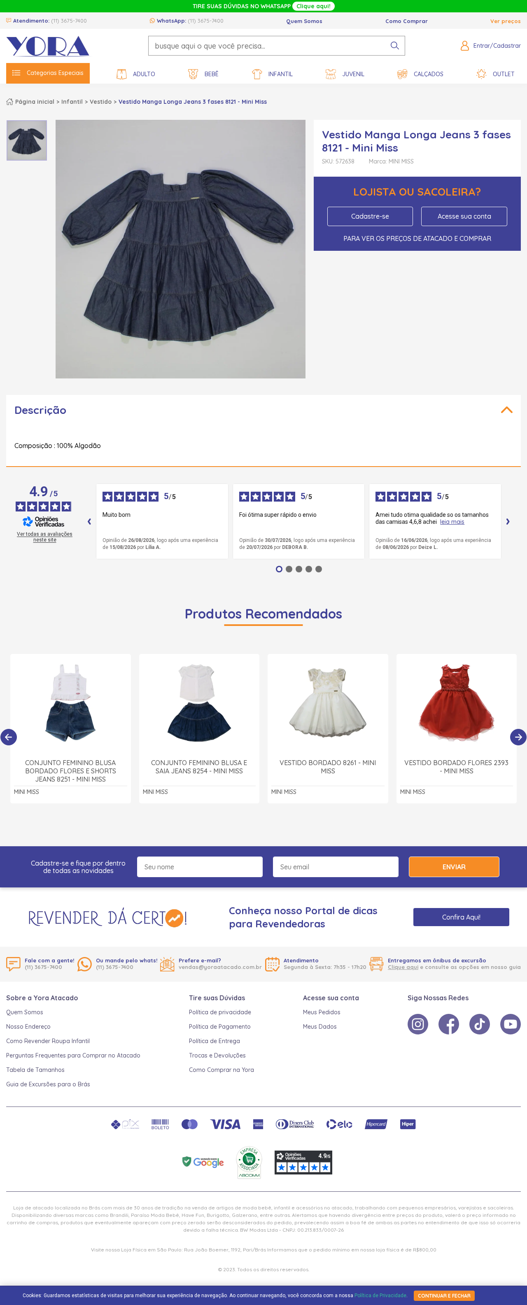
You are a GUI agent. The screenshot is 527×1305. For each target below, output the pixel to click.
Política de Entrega (214, 1041)
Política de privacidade (220, 1012)
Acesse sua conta (464, 216)
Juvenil (353, 74)
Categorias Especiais (55, 73)
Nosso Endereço (28, 1026)
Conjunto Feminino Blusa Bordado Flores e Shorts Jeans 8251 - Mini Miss (70, 771)
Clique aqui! (313, 6)
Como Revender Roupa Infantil (48, 1041)
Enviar (454, 867)
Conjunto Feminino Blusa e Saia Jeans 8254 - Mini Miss (199, 767)
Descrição (40, 410)
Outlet (504, 74)
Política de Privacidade (380, 1295)
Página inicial (34, 101)
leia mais (452, 521)
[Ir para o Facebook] (448, 1024)
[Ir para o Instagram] (418, 1024)
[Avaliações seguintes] (508, 521)
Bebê (212, 74)
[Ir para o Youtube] (510, 1024)
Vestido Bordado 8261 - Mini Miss (328, 767)
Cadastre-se (370, 216)
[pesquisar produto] (395, 46)
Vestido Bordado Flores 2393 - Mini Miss (456, 767)
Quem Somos (304, 21)
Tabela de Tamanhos (35, 1070)
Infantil (280, 74)
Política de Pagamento (220, 1026)
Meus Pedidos (321, 1012)
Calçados (428, 74)
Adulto (144, 74)
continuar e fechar (444, 1296)
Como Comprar (406, 21)
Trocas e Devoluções (217, 1055)
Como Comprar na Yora (221, 1070)
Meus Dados (320, 1026)
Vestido (101, 101)
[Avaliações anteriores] (89, 521)
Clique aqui (403, 967)
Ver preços (505, 21)
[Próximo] (518, 737)
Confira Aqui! (461, 917)
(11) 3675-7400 (69, 20)
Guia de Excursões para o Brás (48, 1084)
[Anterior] (8, 737)
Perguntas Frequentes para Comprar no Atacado (73, 1055)
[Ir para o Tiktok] (479, 1024)
